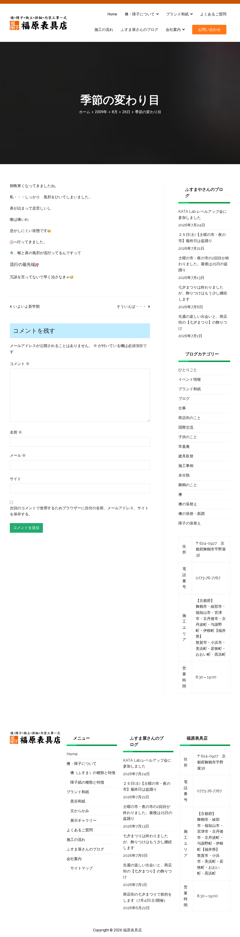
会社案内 (173, 29)
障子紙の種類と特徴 (87, 782)
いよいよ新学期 (26, 306)
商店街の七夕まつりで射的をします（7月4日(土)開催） (147, 897)
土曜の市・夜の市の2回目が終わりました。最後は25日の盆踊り (203, 264)
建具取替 (185, 456)
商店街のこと (189, 418)
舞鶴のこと (187, 485)
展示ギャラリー (83, 820)
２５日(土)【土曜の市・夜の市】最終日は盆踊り (202, 237)
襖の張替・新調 (191, 513)
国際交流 (185, 427)
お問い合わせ (209, 29)
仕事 (182, 408)
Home (112, 14)
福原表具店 (132, 930)
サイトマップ (81, 868)
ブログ (184, 398)
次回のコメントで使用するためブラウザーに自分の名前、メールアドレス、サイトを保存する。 (79, 511)
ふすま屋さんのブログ (139, 29)
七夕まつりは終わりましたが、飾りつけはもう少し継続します (202, 293)
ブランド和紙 (189, 389)
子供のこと (187, 437)
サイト (15, 479)
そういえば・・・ (131, 306)
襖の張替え (187, 504)
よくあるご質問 (213, 14)
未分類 (184, 475)
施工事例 (185, 465)
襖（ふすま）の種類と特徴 (92, 773)
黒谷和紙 (77, 801)
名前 (16, 432)
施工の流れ (103, 29)
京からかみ (79, 811)
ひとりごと (187, 370)
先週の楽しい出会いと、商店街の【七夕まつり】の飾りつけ (202, 322)
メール (18, 455)
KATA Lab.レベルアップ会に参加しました (202, 214)
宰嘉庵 (184, 446)
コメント (20, 364)
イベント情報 (189, 379)
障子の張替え (189, 523)
